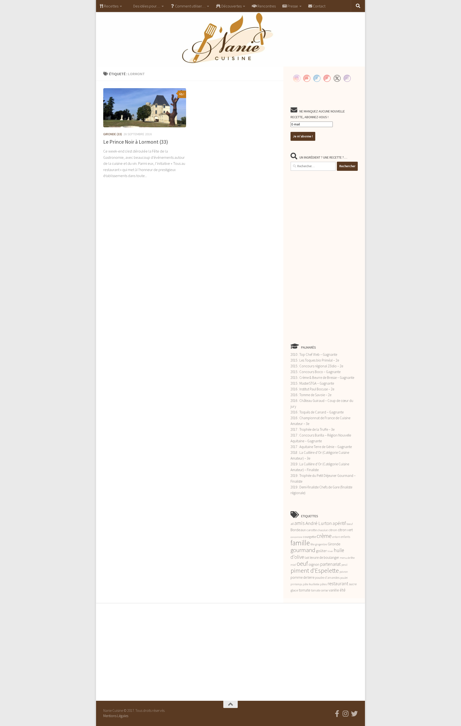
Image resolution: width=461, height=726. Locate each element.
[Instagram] (345, 713)
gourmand (303, 550)
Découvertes (231, 6)
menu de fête (347, 558)
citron (332, 530)
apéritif (339, 523)
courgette (309, 537)
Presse (292, 6)
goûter (321, 550)
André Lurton (318, 523)
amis (299, 523)
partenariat (330, 564)
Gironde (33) (112, 134)
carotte (311, 530)
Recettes (110, 6)
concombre (296, 537)
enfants (345, 537)
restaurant (338, 583)
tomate (304, 590)
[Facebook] (337, 713)
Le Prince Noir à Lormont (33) (135, 141)
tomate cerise (319, 590)
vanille (334, 590)
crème (324, 536)
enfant (336, 537)
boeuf (349, 524)
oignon (314, 564)
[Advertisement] (324, 257)
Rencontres (266, 6)
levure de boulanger (324, 557)
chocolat (322, 530)
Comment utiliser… (190, 6)
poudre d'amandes (327, 578)
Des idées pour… (146, 6)
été (343, 590)
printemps (296, 584)
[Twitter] (354, 713)
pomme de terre (302, 577)
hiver (330, 551)
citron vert (345, 530)
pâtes (323, 584)
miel (293, 565)
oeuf (302, 563)
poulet (344, 577)
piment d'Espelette (315, 570)
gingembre (321, 544)
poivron (344, 571)
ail (292, 524)
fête (312, 544)
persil (344, 564)
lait (307, 557)
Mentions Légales (115, 716)
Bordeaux (298, 529)
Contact (318, 6)
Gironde (334, 543)
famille (300, 542)
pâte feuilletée (311, 584)
